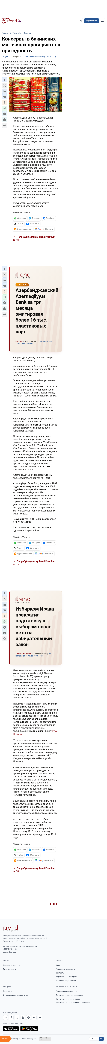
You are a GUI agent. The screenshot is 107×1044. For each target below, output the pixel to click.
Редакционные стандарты (67, 977)
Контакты (60, 973)
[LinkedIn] (34, 1017)
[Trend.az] (11, 21)
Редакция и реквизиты (65, 969)
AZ (97, 1039)
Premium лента (9, 969)
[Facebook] (11, 1017)
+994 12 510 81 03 (10, 949)
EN (92, 1039)
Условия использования (66, 991)
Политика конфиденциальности (69, 995)
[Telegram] (28, 1017)
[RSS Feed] (40, 1017)
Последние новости (11, 965)
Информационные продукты (15, 995)
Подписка (7, 991)
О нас (58, 965)
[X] (17, 1017)
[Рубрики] (102, 20)
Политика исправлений (66, 980)
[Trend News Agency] (10, 928)
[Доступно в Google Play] (29, 1028)
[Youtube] (22, 1017)
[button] (4, 79)
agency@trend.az (9, 952)
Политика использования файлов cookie (73, 1003)
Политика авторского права (68, 999)
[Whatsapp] (5, 1017)
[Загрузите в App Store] (11, 1028)
